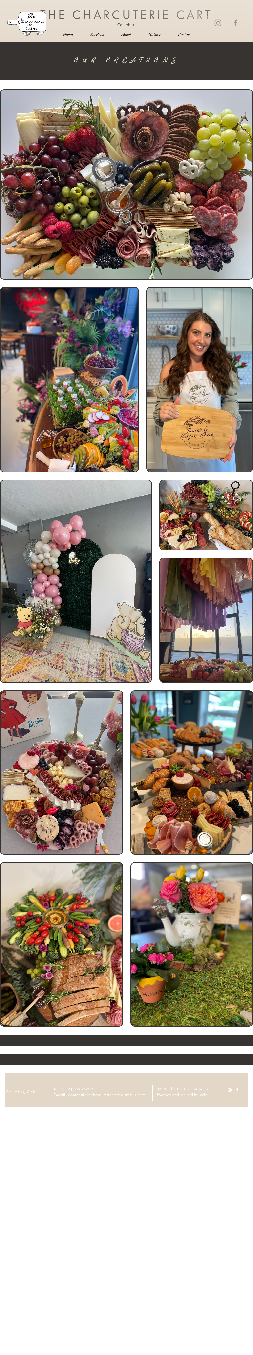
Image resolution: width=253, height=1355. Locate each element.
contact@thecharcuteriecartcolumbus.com (106, 1095)
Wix (203, 1095)
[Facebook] (235, 22)
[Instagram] (217, 22)
